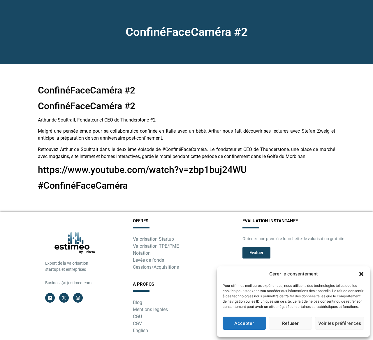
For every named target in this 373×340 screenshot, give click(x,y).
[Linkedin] (50, 298)
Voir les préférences (339, 323)
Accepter (244, 323)
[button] (361, 274)
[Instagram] (78, 298)
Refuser (290, 323)
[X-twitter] (64, 298)
